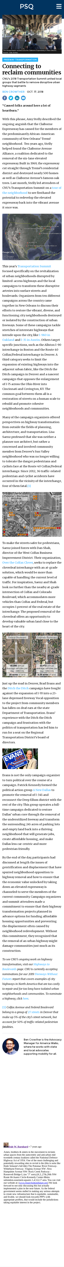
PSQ (27, 6)
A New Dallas (42, 790)
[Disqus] (32, 1099)
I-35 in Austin (30, 340)
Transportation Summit (34, 266)
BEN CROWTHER (13, 91)
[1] (29, 486)
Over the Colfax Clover (17, 562)
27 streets (34, 1012)
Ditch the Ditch (18, 688)
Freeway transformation (20, 59)
